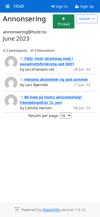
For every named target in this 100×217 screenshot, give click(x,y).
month (85, 18)
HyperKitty (51, 209)
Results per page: (43, 115)
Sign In (61, 6)
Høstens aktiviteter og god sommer (55, 79)
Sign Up (86, 6)
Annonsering (24, 18)
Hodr (19, 6)
